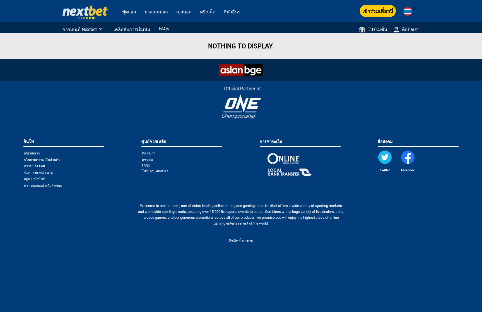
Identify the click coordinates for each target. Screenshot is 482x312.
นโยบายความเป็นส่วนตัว (42, 160)
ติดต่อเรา (411, 29)
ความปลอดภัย (34, 166)
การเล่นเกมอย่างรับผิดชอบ (43, 185)
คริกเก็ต (207, 12)
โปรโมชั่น (377, 29)
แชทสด (147, 160)
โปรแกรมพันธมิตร (155, 171)
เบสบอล (184, 12)
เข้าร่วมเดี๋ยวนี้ (377, 11)
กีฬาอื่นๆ (232, 12)
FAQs (164, 28)
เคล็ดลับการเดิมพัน (132, 29)
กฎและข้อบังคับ (35, 179)
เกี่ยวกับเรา (32, 153)
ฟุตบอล (129, 12)
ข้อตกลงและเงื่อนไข (38, 173)
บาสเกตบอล (156, 12)
